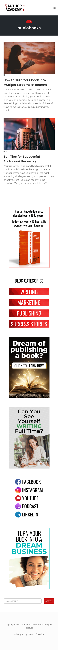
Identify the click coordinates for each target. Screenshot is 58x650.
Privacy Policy (20, 634)
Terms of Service (36, 634)
